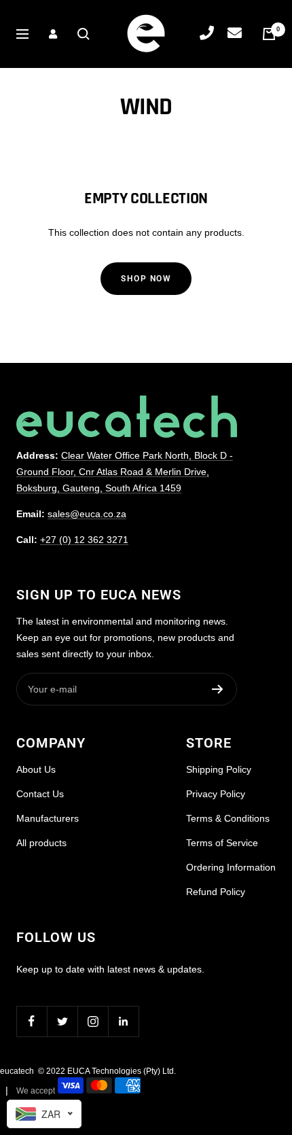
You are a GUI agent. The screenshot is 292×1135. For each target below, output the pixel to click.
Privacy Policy (215, 793)
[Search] (83, 34)
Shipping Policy (218, 769)
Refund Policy (215, 891)
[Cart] (269, 34)
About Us (36, 769)
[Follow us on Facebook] (31, 1021)
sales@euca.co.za (87, 513)
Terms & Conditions (228, 818)
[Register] (217, 689)
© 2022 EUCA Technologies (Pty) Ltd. (107, 1071)
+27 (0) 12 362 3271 (84, 539)
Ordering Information (231, 867)
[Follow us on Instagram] (92, 1021)
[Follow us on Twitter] (62, 1021)
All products (41, 842)
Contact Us (40, 793)
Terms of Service (222, 842)
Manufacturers (47, 818)
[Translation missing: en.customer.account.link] (53, 34)
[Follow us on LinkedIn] (123, 1021)
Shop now (146, 278)
